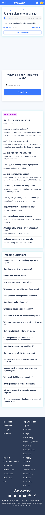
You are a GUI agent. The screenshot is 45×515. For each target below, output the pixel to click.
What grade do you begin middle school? (20, 295)
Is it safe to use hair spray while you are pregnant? (19, 391)
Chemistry (26, 430)
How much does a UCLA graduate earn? (19, 353)
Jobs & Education (15, 10)
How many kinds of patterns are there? (19, 331)
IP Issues (26, 486)
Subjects (6, 10)
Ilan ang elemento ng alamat (20, 13)
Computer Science (29, 450)
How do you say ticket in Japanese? (17, 269)
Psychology (27, 446)
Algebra (26, 426)
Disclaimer (27, 478)
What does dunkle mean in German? (18, 309)
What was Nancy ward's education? (17, 282)
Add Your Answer (22, 32)
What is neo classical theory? (15, 276)
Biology (26, 434)
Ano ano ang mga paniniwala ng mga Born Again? (20, 261)
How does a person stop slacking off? (18, 346)
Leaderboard (7, 426)
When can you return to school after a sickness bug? (22, 323)
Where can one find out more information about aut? (20, 360)
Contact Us (27, 466)
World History (28, 438)
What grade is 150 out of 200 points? (18, 377)
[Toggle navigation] (3, 2)
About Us (26, 462)
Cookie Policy (28, 482)
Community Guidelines (11, 462)
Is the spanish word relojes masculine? (19, 384)
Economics (27, 454)
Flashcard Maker (9, 470)
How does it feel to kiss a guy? (15, 302)
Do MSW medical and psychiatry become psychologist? (20, 369)
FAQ (5, 482)
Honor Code (7, 466)
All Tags (6, 430)
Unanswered (7, 434)
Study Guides (8, 474)
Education (25, 10)
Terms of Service (29, 470)
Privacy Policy (28, 474)
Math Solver (7, 478)
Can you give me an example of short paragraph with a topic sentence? (18, 338)
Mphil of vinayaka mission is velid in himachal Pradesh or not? (22, 400)
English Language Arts (31, 442)
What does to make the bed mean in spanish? (21, 315)
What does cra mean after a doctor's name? (21, 289)
